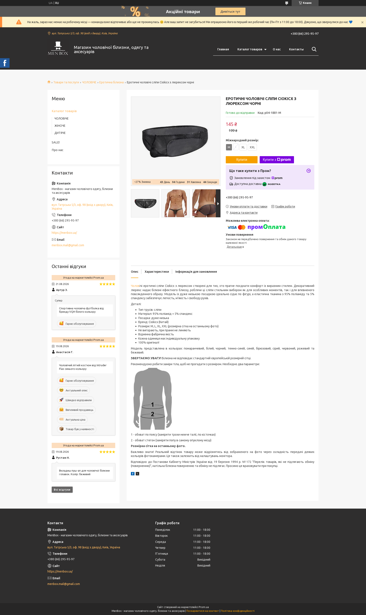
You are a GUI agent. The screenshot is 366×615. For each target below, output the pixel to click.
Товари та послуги (66, 82)
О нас (277, 49)
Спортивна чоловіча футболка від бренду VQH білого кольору (81, 310)
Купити (241, 159)
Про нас (57, 150)
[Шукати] (313, 49)
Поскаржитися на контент (202, 610)
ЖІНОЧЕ (59, 125)
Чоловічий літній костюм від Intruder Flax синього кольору (83, 367)
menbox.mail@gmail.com (68, 245)
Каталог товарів (64, 111)
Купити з (269, 159)
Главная (223, 49)
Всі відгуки (62, 489)
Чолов (135, 286)
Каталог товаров (249, 49)
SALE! (56, 142)
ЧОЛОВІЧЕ (89, 82)
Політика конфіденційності (238, 610)
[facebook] (132, 474)
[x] (137, 474)
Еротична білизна (111, 82)
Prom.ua (204, 607)
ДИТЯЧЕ (60, 133)
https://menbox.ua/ (64, 232)
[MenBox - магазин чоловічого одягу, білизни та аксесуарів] (58, 49)
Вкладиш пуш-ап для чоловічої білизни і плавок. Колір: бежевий (84, 472)
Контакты (296, 49)
